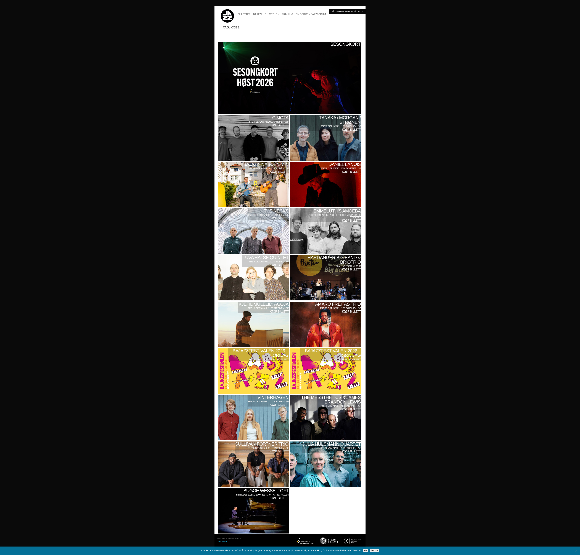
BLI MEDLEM (272, 14)
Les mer (374, 550)
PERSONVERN (222, 541)
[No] (576, 550)
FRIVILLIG (287, 14)
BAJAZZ (257, 14)
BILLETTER (244, 14)
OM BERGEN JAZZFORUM (311, 14)
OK (365, 550)
